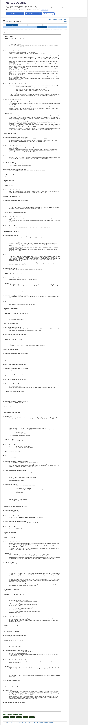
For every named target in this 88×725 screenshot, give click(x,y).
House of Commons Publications (39, 29)
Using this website (30, 722)
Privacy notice (41, 722)
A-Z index (4, 722)
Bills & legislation (27, 27)
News (56, 27)
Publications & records (42, 27)
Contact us (65, 19)
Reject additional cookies (33, 14)
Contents (20, 31)
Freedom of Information (20, 722)
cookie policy (44, 10)
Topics (59, 27)
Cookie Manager (51, 722)
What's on (21, 27)
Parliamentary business (12, 24)
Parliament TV (51, 27)
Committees (34, 27)
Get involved (39, 24)
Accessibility (49, 19)
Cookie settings (48, 14)
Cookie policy (46, 722)
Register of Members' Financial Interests (52, 29)
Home (4, 24)
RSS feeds (60, 19)
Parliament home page (11, 29)
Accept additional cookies (15, 14)
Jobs (25, 722)
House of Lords (15, 27)
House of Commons (7, 27)
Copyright (36, 722)
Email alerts (55, 19)
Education (49, 24)
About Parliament (32, 24)
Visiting (44, 24)
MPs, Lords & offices (22, 24)
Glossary (8, 722)
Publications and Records (28, 29)
